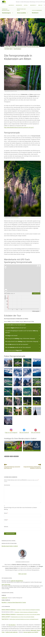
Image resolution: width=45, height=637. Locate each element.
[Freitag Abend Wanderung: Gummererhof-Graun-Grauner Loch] (43, 630)
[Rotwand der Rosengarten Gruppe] (8, 420)
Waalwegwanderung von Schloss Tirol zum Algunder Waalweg (28, 614)
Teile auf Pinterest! (35, 432)
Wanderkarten (19, 5)
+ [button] (5, 266)
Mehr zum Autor (22, 574)
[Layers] (6, 290)
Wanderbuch (11, 5)
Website (6, 526)
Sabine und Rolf (6, 616)
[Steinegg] (27, 362)
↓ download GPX (36, 293)
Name (6, 513)
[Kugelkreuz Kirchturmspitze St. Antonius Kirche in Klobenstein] (37, 411)
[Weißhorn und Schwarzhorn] (37, 362)
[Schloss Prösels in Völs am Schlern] (8, 391)
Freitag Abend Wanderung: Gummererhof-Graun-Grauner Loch (12, 467)
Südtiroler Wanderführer (17, 580)
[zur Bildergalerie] (43, 627)
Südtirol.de (4, 597)
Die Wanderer (12, 625)
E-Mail (6, 520)
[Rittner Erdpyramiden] (37, 391)
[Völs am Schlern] (18, 362)
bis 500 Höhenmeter (21, 46)
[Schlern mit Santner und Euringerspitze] (8, 362)
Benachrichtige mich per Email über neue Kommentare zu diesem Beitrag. (20, 508)
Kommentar (7, 485)
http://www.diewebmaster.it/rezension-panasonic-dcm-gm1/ (19, 127)
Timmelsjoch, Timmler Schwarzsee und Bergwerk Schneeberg (28, 609)
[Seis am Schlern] (8, 382)
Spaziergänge (17, 49)
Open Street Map (6, 584)
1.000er (6, 46)
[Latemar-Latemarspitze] (27, 372)
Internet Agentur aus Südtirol (30, 632)
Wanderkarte (35, 12)
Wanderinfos (33, 5)
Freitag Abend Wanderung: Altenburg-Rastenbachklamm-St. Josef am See (32, 467)
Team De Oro (5, 619)
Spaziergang (16, 456)
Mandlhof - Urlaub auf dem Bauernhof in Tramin (14, 602)
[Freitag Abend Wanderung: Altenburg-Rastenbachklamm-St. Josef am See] (43, 634)
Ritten (11, 456)
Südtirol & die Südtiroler (12, 632)
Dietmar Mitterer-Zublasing (8, 609)
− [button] (5, 267)
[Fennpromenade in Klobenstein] (27, 411)
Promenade (7, 456)
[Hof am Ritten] (37, 401)
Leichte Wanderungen (33, 46)
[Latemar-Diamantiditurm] (18, 372)
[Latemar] (37, 372)
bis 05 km (12, 46)
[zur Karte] (43, 624)
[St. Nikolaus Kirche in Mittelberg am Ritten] (27, 401)
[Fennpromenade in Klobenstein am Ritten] (22, 77)
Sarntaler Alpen (8, 49)
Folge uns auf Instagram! (11, 432)
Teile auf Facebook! (24, 432)
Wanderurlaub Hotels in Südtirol (10, 546)
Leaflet (40, 291)
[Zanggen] (8, 372)
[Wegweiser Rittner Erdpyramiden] (18, 411)
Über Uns (40, 5)
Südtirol (26, 5)
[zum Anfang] (43, 620)
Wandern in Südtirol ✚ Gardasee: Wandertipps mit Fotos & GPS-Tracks (30, 1)
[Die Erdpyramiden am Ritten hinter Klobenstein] (22, 189)
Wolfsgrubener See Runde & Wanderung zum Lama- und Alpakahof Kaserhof (24, 619)
